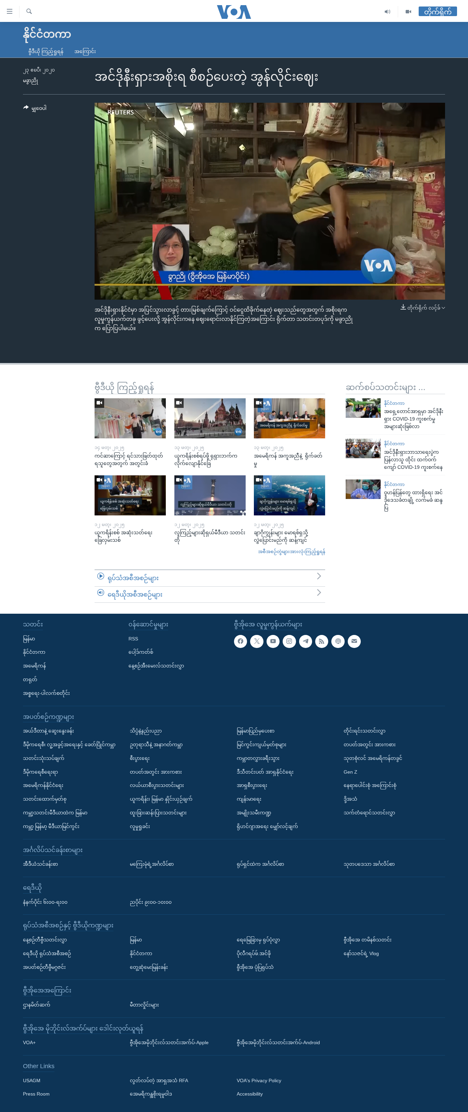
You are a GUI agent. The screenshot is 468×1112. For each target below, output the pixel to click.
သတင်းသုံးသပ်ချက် (43, 758)
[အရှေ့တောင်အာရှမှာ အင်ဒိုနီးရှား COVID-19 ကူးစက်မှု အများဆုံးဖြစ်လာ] (363, 408)
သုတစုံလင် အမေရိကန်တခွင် (373, 758)
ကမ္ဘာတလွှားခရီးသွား (258, 758)
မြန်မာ (29, 638)
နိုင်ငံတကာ (394, 403)
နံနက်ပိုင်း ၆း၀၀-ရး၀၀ (45, 902)
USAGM (31, 1080)
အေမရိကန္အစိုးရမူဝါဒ (151, 1094)
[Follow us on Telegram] (305, 641)
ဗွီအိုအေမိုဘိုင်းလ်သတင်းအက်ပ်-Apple (169, 1042)
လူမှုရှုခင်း (140, 826)
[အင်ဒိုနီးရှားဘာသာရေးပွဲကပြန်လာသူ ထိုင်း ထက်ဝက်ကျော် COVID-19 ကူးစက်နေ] (363, 448)
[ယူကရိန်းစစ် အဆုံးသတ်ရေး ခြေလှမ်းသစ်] (130, 495)
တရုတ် (30, 679)
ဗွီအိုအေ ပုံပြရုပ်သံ (255, 967)
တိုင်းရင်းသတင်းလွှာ (364, 731)
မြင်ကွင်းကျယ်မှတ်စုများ (261, 744)
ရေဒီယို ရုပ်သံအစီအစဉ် (47, 953)
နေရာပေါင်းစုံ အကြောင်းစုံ (370, 785)
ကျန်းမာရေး (249, 799)
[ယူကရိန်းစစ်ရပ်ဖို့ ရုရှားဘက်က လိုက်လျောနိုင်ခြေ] (210, 418)
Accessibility (250, 1094)
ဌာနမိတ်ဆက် (36, 1005)
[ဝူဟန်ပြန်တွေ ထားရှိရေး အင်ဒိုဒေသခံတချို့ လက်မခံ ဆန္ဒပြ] (363, 489)
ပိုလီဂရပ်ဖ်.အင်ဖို (254, 953)
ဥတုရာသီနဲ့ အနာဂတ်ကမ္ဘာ (156, 744)
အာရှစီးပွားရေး (252, 785)
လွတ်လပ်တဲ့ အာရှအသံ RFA (159, 1080)
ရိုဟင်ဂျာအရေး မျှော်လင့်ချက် (267, 826)
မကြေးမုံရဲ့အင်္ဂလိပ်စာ (152, 864)
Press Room (36, 1094)
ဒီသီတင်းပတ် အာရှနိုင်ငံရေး (265, 772)
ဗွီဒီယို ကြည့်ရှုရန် (45, 51)
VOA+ (29, 1042)
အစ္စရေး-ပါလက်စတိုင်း (46, 693)
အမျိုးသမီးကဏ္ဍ (254, 812)
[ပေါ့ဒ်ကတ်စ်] (337, 641)
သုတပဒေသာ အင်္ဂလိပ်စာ (369, 864)
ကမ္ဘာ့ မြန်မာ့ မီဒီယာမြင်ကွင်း (51, 826)
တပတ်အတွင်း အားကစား (156, 772)
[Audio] (387, 11)
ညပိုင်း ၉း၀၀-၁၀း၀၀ (151, 902)
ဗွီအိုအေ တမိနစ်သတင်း (368, 939)
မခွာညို (30, 80)
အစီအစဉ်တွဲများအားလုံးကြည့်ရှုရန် (291, 551)
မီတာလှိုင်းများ (144, 1005)
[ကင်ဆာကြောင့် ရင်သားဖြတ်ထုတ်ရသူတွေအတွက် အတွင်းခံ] (130, 418)
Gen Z (350, 772)
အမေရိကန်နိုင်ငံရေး (43, 785)
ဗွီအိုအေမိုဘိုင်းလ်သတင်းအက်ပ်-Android (278, 1042)
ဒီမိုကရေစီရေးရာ (40, 772)
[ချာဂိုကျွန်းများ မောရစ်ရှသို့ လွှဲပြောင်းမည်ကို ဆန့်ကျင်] (289, 495)
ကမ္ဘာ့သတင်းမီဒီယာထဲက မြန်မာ (55, 812)
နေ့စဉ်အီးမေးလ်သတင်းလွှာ (156, 666)
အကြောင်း (85, 51)
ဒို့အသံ (350, 799)
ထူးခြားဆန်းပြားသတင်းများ (158, 812)
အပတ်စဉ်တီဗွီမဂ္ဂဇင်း (44, 967)
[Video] (408, 11)
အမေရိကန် (34, 666)
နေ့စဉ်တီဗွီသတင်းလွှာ (45, 939)
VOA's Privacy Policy (259, 1080)
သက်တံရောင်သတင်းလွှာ (369, 812)
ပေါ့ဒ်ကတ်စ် (140, 652)
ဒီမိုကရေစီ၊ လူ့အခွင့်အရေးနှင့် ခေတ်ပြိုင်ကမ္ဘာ (69, 744)
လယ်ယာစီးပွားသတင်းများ (157, 785)
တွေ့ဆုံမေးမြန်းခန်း (149, 967)
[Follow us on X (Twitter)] (256, 641)
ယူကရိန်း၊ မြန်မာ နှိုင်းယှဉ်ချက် (161, 799)
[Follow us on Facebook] (240, 641)
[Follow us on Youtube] (273, 641)
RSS (133, 638)
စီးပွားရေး (140, 758)
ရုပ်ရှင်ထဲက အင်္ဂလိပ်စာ (260, 864)
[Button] (35, 109)
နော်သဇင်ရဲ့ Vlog (361, 953)
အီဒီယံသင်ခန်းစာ (40, 864)
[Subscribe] (354, 641)
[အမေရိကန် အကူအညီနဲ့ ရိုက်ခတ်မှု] (289, 418)
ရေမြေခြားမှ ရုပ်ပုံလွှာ (258, 939)
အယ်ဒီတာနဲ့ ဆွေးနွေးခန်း (48, 731)
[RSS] (321, 641)
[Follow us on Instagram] (289, 641)
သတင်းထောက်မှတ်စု (44, 799)
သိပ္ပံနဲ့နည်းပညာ (146, 731)
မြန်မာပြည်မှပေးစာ (255, 731)
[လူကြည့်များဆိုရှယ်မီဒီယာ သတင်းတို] (210, 495)
